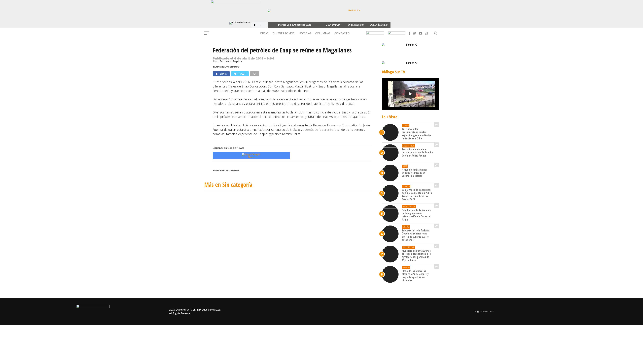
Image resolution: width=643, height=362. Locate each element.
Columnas (322, 33)
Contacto (342, 33)
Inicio (264, 33)
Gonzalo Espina (231, 61)
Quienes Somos (283, 33)
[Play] (410, 94)
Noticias (305, 33)
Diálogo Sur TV (393, 72)
